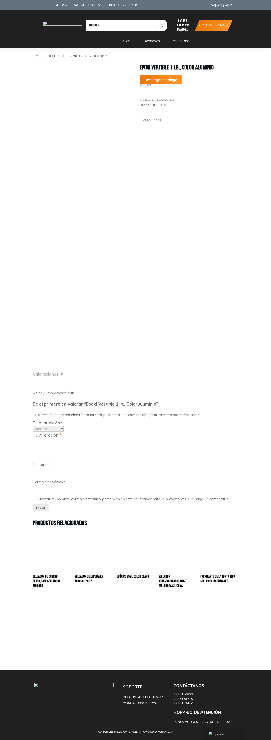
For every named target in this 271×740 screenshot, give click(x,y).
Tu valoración (47, 435)
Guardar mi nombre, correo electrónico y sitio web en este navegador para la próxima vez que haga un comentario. (132, 499)
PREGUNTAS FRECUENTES (143, 697)
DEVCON (158, 105)
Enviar (41, 508)
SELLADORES (165, 99)
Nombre (41, 464)
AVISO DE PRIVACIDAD (140, 703)
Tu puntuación (48, 422)
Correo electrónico (49, 482)
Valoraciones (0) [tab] (49, 374)
